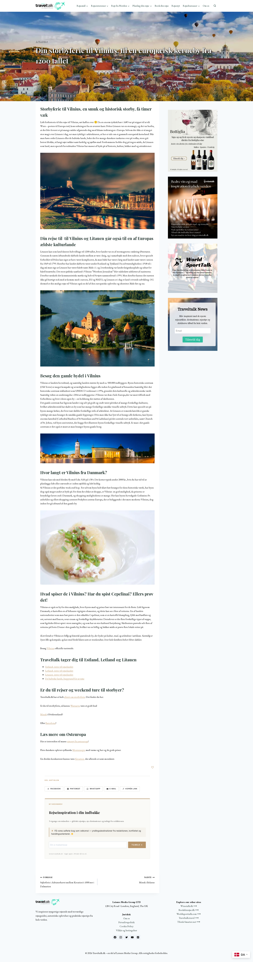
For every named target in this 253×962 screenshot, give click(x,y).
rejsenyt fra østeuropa (77, 741)
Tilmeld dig (192, 339)
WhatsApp (95, 789)
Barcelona (50, 723)
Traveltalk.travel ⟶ (189, 917)
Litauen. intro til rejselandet (59, 674)
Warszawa (75, 705)
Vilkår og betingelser (126, 930)
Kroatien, (80, 758)
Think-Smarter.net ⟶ (188, 921)
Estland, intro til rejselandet (59, 666)
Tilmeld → (136, 845)
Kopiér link (131, 789)
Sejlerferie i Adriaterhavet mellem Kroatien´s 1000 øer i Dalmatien (67, 882)
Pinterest (75, 789)
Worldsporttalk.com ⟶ (189, 914)
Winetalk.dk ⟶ (189, 906)
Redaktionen (43, 69)
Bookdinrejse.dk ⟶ (189, 910)
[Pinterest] (137, 937)
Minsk (43, 714)
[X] (126, 937)
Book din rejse (162, 5)
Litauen (42, 41)
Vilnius (50, 648)
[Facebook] (115, 937)
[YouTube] (132, 937)
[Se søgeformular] (214, 6)
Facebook (55, 789)
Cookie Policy (126, 926)
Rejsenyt (176, 5)
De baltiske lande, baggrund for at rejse (64, 678)
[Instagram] (120, 937)
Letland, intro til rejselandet (59, 670)
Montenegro (78, 750)
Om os (206, 5)
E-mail (113, 789)
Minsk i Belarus (146, 880)
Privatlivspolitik (126, 922)
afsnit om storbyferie (74, 697)
